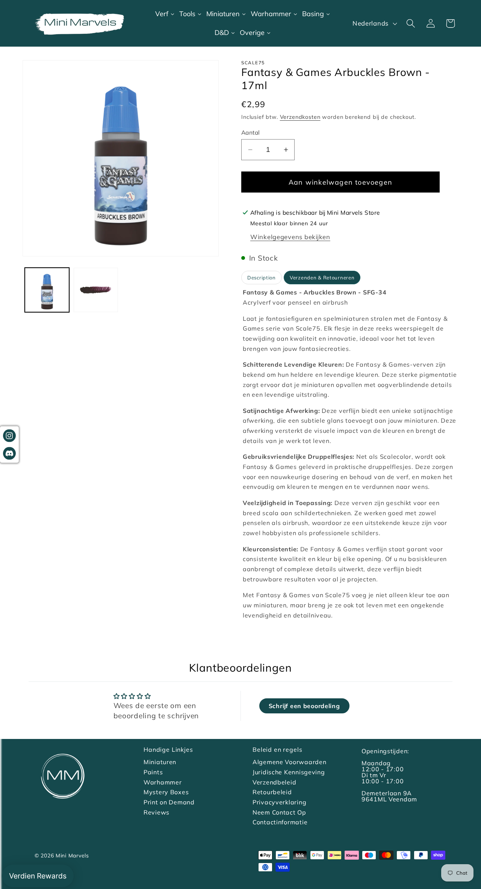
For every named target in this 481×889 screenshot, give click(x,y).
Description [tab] (261, 278)
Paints (153, 772)
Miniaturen (160, 762)
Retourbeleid (272, 792)
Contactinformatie (280, 822)
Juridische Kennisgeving (289, 772)
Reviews (156, 812)
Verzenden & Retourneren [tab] (322, 278)
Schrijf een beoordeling (304, 706)
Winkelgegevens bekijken (290, 237)
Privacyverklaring (279, 802)
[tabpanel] (349, 454)
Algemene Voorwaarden (289, 762)
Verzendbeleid (274, 782)
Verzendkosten (300, 117)
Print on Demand (169, 802)
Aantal (250, 132)
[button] (410, 23)
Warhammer (163, 782)
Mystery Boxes (166, 792)
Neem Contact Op (279, 812)
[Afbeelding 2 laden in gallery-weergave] (96, 290)
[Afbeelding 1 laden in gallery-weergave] (47, 290)
